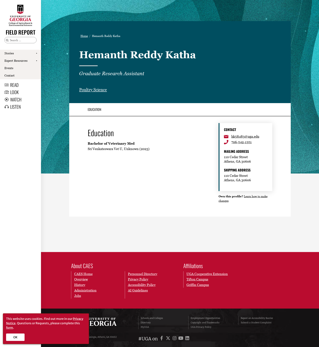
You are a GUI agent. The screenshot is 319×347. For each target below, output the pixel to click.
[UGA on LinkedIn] (187, 339)
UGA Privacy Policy (201, 327)
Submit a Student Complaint (256, 322)
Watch (15, 99)
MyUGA (145, 327)
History (79, 285)
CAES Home (83, 274)
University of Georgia (99, 322)
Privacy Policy (138, 279)
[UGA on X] (168, 339)
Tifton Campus (197, 279)
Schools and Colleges (152, 318)
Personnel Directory (142, 274)
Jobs (77, 296)
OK (15, 337)
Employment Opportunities (205, 318)
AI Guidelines (138, 290)
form (9, 327)
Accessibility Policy (142, 285)
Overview (81, 279)
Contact (9, 75)
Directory (146, 322)
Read (14, 84)
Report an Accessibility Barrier (257, 318)
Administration (85, 290)
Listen (15, 106)
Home (84, 36)
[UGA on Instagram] (175, 339)
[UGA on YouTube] (181, 339)
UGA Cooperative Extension (207, 274)
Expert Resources (16, 60)
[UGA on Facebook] (162, 339)
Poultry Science (93, 89)
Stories (9, 53)
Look (14, 92)
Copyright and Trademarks (205, 322)
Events (8, 68)
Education (94, 110)
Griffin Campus (197, 285)
